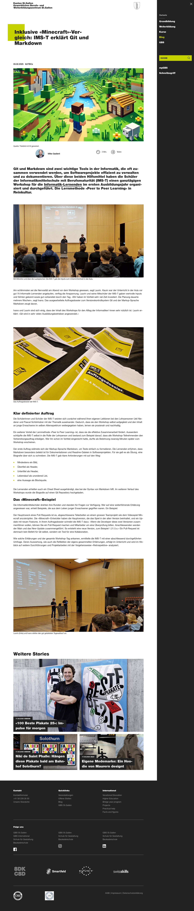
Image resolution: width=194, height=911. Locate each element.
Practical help (109, 808)
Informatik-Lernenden (63, 184)
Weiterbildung (167, 26)
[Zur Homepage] (32, 5)
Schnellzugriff (167, 73)
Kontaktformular (20, 795)
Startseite (163, 15)
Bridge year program (112, 802)
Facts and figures (110, 812)
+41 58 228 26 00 (21, 798)
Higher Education (110, 798)
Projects (106, 805)
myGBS (163, 67)
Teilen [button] (119, 152)
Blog (161, 37)
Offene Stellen (64, 798)
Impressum (116, 893)
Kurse (162, 32)
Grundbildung (167, 21)
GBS (161, 42)
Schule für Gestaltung (23, 839)
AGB (107, 893)
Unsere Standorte (21, 802)
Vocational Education (112, 795)
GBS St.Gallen (65, 805)
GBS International (21, 836)
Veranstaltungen (65, 795)
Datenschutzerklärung (133, 893)
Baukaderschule (20, 842)
